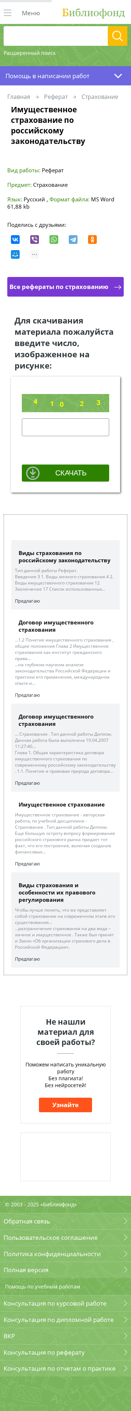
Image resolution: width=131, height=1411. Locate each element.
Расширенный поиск (30, 52)
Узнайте (65, 1105)
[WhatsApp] (53, 239)
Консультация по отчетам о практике (60, 1368)
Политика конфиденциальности (52, 1254)
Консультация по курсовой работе (55, 1303)
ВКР (9, 1336)
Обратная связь (27, 1221)
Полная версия (26, 1270)
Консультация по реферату (44, 1352)
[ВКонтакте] (15, 239)
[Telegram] (73, 239)
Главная (18, 97)
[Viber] (34, 239)
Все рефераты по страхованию (58, 286)
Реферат (56, 97)
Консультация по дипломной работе (59, 1319)
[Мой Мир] (15, 254)
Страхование (100, 97)
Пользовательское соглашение (51, 1237)
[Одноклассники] (92, 239)
